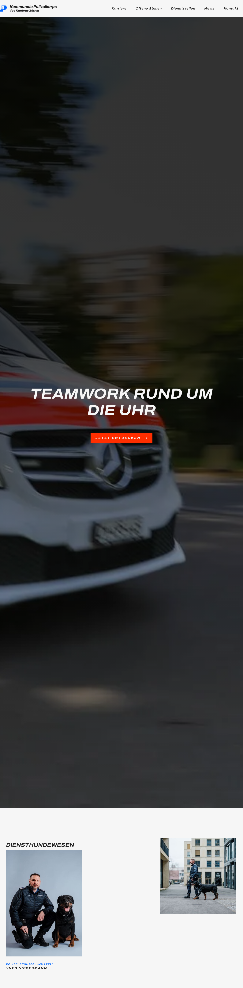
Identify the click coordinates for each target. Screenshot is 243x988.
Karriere (119, 8)
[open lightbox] (198, 879)
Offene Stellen (149, 8)
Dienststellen (183, 8)
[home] (28, 8)
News (209, 8)
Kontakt (231, 8)
